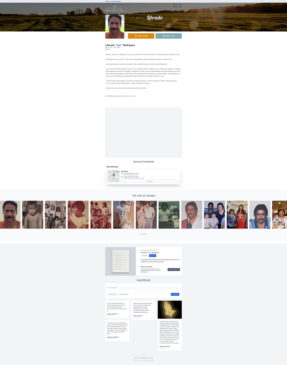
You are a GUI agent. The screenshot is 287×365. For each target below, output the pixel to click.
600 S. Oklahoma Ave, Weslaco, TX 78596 (134, 178)
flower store (132, 96)
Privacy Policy (139, 358)
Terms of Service (147, 358)
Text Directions (150, 181)
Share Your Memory (174, 269)
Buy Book (152, 255)
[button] (114, 174)
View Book (144, 255)
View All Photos (143, 234)
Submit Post (175, 294)
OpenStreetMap (145, 360)
